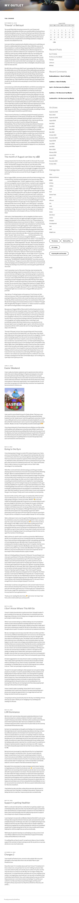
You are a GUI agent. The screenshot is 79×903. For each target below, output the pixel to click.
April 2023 (51, 123)
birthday (51, 183)
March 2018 (52, 149)
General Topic (52, 194)
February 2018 (52, 152)
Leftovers (51, 62)
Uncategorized (53, 223)
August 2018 (52, 140)
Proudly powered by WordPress (12, 899)
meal (50, 206)
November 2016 (53, 161)
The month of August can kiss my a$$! (22, 157)
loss (50, 203)
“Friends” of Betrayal (14, 25)
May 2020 (51, 132)
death (50, 188)
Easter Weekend (12, 368)
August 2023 (52, 120)
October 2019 (52, 135)
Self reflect (52, 214)
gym (50, 197)
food (50, 191)
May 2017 (51, 158)
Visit (50, 226)
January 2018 (52, 155)
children (51, 186)
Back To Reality (53, 54)
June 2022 (51, 126)
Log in (50, 267)
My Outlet (14, 5)
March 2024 (52, 114)
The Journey (55, 241)
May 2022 (51, 129)
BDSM (51, 180)
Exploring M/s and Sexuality (59, 253)
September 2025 (53, 111)
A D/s (50, 174)
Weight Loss (52, 232)
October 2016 (52, 163)
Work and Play (67, 241)
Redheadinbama (54, 76)
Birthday (51, 65)
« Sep (54, 42)
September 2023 (53, 117)
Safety (51, 212)
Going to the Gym (12, 449)
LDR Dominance (12, 712)
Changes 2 (9, 854)
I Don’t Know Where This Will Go (19, 608)
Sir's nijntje (54, 247)
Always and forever (54, 177)
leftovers (51, 200)
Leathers (52, 81)
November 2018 (53, 138)
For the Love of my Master (55, 56)
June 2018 (51, 143)
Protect (51, 209)
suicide (51, 217)
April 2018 (51, 146)
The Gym (51, 59)
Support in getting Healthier (17, 803)
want (50, 229)
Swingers (51, 220)
